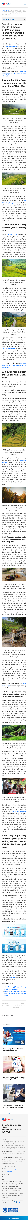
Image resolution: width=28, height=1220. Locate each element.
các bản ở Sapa (12, 234)
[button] (14, 19)
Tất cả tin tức (5, 1113)
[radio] (15, 1005)
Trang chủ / (5, 10)
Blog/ (10, 10)
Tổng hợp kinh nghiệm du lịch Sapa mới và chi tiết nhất (14, 74)
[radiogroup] (20, 1005)
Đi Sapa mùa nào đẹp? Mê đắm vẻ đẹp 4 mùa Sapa (14, 365)
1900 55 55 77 (10, 1171)
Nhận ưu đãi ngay (14, 1218)
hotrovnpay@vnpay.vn (11, 1169)
